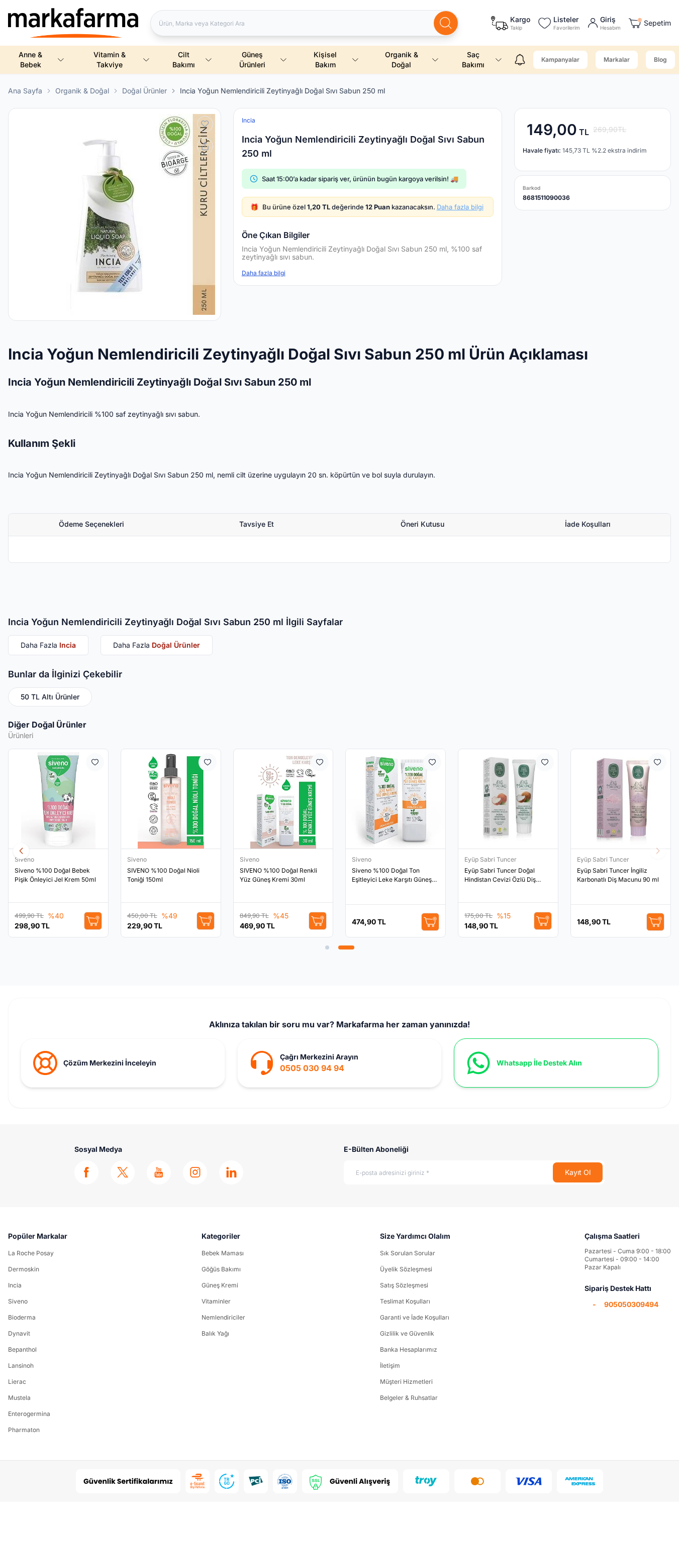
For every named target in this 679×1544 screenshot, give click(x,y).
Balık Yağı (215, 1333)
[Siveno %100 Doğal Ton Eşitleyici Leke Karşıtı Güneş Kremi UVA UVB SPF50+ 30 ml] (395, 799)
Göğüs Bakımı (221, 1269)
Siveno (25, 859)
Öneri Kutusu (422, 524)
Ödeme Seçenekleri (91, 524)
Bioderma (22, 1317)
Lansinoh (21, 1365)
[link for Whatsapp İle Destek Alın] (556, 1063)
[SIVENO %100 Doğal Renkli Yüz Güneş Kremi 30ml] (283, 799)
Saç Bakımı (473, 59)
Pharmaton (24, 1430)
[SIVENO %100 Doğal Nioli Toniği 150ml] (171, 799)
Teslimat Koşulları (405, 1301)
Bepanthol (22, 1349)
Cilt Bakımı (183, 59)
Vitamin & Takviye (109, 59)
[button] (327, 947)
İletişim (390, 1365)
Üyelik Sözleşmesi (406, 1269)
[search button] (446, 23)
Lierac (17, 1381)
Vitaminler (216, 1301)
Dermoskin (23, 1269)
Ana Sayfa (25, 90)
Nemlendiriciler (223, 1317)
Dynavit (19, 1333)
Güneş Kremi (220, 1285)
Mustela (19, 1397)
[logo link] (73, 23)
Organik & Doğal (401, 59)
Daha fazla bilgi (460, 207)
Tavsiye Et (256, 524)
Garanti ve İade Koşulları (414, 1317)
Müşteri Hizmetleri (406, 1381)
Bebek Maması (223, 1253)
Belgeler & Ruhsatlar (409, 1397)
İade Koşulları (588, 524)
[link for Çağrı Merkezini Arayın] (339, 1063)
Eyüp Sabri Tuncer (491, 859)
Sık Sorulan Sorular (407, 1253)
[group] (115, 214)
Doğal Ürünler (144, 90)
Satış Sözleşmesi (404, 1285)
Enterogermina (29, 1413)
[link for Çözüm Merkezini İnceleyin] (123, 1063)
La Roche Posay (31, 1253)
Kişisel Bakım (325, 59)
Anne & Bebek (30, 59)
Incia (15, 1285)
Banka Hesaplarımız (408, 1349)
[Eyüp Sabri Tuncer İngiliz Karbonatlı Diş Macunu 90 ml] (620, 799)
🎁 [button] (366, 207)
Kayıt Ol (578, 1172)
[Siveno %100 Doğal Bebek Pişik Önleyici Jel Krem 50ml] (58, 799)
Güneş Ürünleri (252, 59)
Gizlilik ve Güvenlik (407, 1333)
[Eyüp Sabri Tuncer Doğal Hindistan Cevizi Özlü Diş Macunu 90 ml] (508, 799)
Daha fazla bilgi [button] (263, 273)
